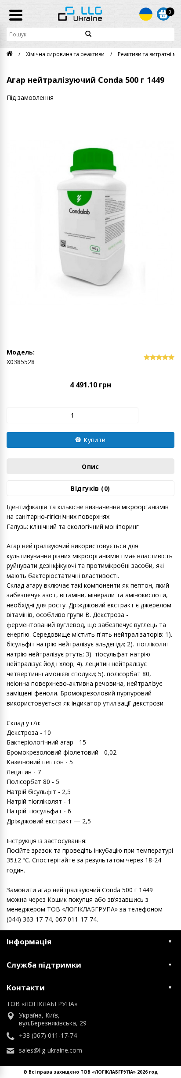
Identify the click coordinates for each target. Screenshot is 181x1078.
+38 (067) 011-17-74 (48, 1035)
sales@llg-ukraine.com (50, 1050)
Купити (94, 440)
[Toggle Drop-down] (145, 14)
